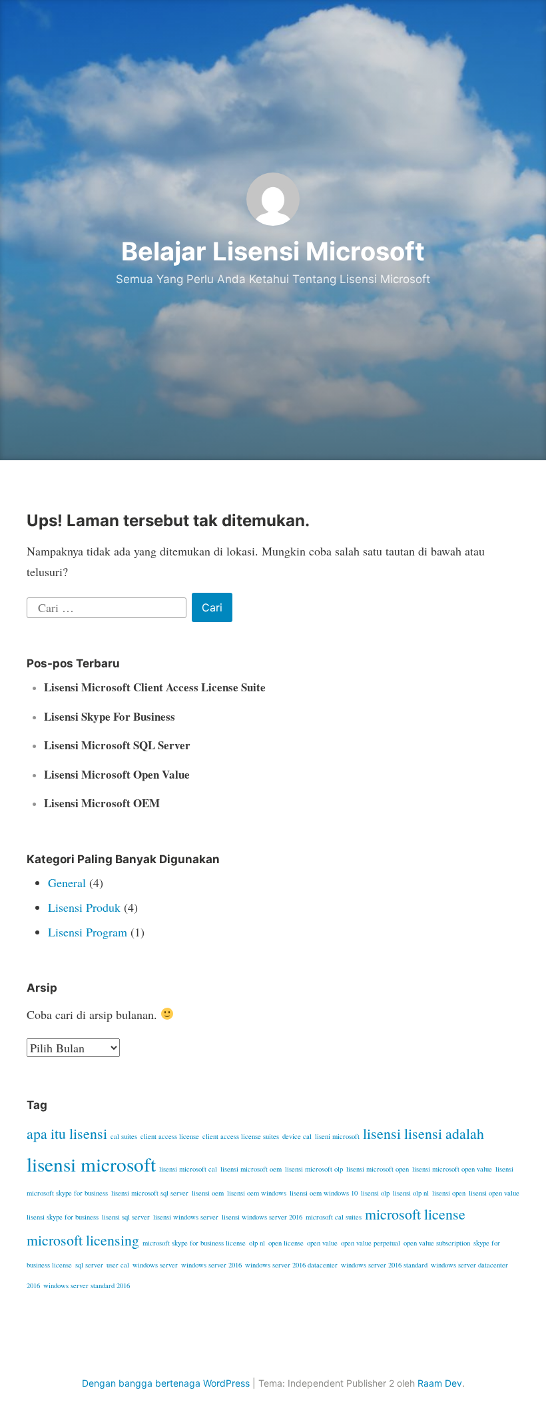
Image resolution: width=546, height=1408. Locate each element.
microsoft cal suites (334, 1217)
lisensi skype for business (63, 1217)
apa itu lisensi (67, 1133)
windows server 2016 (211, 1264)
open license (286, 1242)
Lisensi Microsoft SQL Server (117, 745)
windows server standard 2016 (86, 1285)
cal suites (124, 1136)
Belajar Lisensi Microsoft (273, 251)
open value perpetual (370, 1242)
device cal (297, 1136)
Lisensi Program (87, 932)
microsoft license (415, 1214)
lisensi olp (375, 1193)
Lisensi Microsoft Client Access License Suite (155, 687)
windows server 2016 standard (384, 1264)
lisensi (382, 1133)
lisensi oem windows (256, 1193)
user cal (118, 1264)
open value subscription (437, 1242)
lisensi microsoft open (377, 1169)
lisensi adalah (444, 1133)
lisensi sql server (126, 1217)
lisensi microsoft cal (188, 1169)
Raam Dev (439, 1383)
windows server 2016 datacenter (291, 1264)
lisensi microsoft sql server (149, 1193)
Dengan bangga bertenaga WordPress (166, 1383)
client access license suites (240, 1136)
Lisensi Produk (84, 907)
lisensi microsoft (91, 1164)
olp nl (257, 1242)
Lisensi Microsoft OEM (102, 803)
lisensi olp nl (411, 1193)
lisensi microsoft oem (251, 1169)
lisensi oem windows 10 (324, 1193)
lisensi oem (208, 1193)
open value (322, 1242)
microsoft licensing (83, 1239)
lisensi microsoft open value (452, 1169)
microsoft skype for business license (194, 1242)
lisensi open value (494, 1193)
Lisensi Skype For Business (109, 716)
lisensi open (448, 1193)
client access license (169, 1136)
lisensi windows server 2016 (262, 1217)
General (67, 882)
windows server (155, 1264)
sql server (89, 1264)
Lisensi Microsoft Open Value (117, 774)
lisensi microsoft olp (314, 1169)
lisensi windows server (185, 1217)
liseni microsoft (337, 1136)
